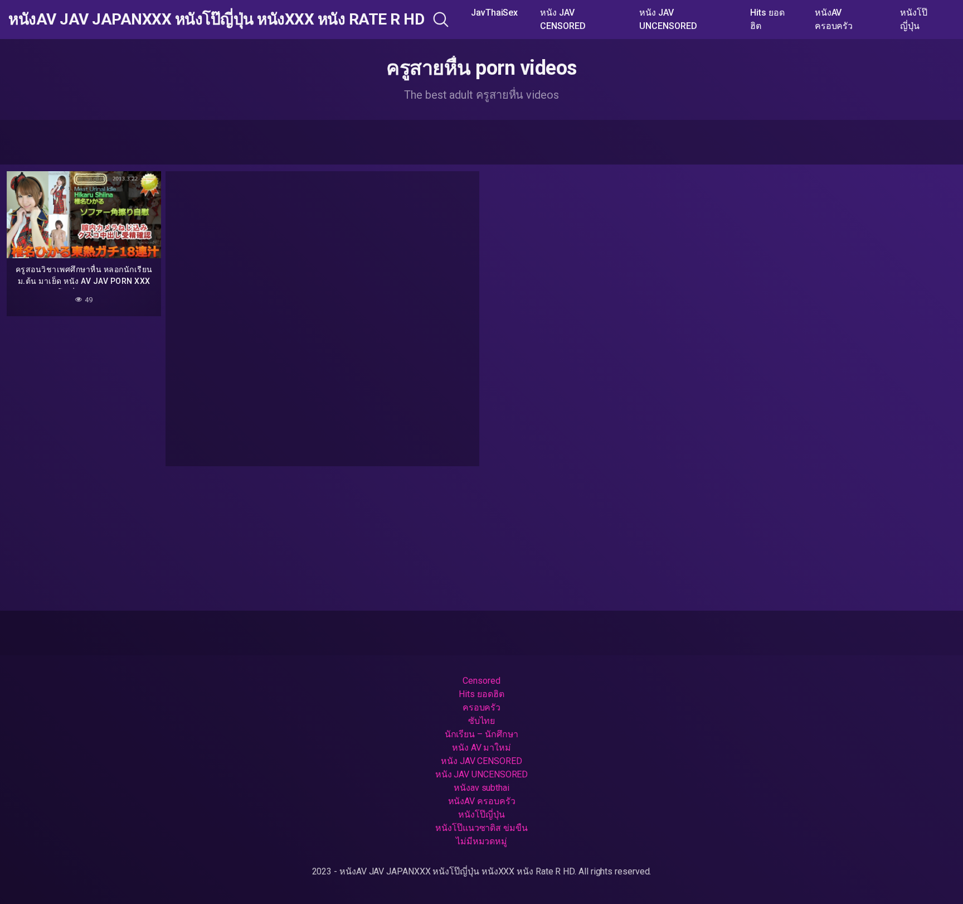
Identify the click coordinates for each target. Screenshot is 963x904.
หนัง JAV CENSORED (562, 19)
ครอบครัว (481, 707)
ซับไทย (481, 721)
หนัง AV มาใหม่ (481, 747)
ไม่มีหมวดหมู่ (481, 841)
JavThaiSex (494, 12)
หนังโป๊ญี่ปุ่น (913, 19)
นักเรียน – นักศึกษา (482, 734)
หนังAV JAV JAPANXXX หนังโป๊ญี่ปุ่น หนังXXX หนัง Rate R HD (216, 19)
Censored (481, 680)
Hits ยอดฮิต (767, 19)
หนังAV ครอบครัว (834, 19)
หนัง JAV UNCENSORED (668, 19)
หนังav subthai (481, 787)
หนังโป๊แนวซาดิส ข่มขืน (481, 828)
